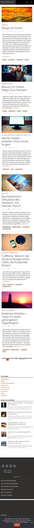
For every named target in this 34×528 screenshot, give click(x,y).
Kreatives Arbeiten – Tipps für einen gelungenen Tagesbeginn (14, 318)
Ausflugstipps (5, 389)
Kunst (26, 59)
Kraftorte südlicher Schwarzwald (9, 483)
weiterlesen (6, 56)
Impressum (4, 515)
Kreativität (5, 25)
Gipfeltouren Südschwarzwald (8, 480)
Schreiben (18, 135)
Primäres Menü (27, 2)
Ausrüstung (4, 385)
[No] (32, 522)
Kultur (10, 83)
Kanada (3, 381)
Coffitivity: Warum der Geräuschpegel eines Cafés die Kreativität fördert (15, 260)
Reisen (2, 393)
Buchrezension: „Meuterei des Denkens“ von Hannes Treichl (11, 201)
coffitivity (10, 284)
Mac (12, 169)
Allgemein (4, 135)
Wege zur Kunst (12, 28)
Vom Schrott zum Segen (6, 495)
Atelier (5, 111)
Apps (4, 284)
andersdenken (6, 227)
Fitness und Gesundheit (7, 383)
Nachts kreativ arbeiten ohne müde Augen (15, 141)
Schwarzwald (5, 379)
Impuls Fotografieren (6, 492)
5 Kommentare (13, 268)
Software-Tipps (25, 135)
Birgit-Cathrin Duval (7, 1)
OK (17, 524)
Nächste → (23, 359)
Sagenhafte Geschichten (7, 489)
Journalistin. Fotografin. (7, 3)
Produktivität (6, 228)
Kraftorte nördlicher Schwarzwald (10, 486)
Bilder (4, 59)
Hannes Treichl (17, 227)
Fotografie (11, 59)
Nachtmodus (18, 169)
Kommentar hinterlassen (17, 31)
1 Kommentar (13, 147)
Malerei (25, 111)
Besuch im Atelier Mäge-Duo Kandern (14, 88)
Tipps (4, 351)
